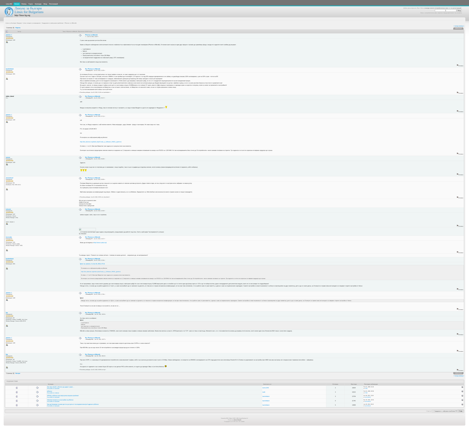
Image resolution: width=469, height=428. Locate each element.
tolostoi (8, 209)
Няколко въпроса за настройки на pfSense (60, 400)
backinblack (10, 69)
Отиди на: (429, 411)
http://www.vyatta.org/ (100, 242)
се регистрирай (456, 8)
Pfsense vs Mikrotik (91, 35)
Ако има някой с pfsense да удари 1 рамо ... (60, 387)
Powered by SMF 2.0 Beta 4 (226, 418)
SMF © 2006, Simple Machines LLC (240, 418)
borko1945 (265, 387)
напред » (461, 26)
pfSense (49, 391)
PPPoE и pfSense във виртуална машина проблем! (63, 395)
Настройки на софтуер (53, 393)
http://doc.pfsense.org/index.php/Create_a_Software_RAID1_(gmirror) (101, 142)
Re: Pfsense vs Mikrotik (92, 69)
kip (7, 312)
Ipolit (263, 392)
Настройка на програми (53, 388)
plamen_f (9, 35)
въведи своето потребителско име (436, 8)
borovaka (9, 237)
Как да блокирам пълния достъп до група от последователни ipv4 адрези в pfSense (73, 404)
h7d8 (366, 388)
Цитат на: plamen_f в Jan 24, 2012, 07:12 (92, 263)
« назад (456, 26)
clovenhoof (9, 178)
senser (8, 157)
